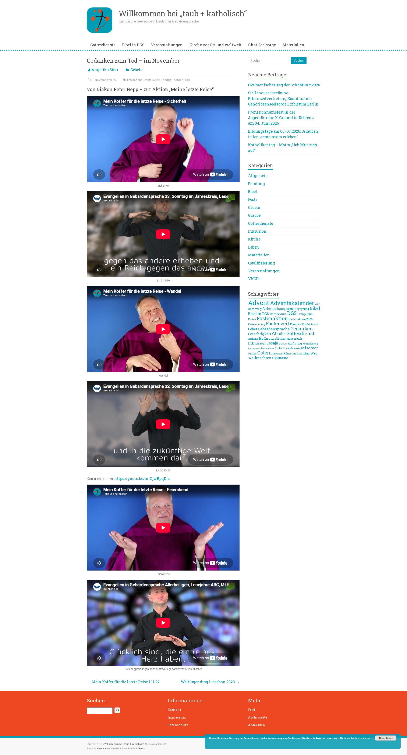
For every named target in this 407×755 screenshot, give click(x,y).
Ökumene (280, 358)
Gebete (136, 69)
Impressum (176, 717)
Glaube (254, 215)
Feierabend (134, 80)
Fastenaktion (272, 318)
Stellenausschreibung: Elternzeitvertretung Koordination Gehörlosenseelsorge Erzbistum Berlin (283, 98)
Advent (258, 302)
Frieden (295, 324)
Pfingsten (289, 353)
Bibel (252, 191)
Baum (290, 309)
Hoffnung (253, 338)
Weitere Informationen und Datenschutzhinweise (335, 738)
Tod (187, 80)
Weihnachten (259, 358)
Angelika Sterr (104, 69)
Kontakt (174, 709)
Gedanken (301, 328)
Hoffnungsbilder (272, 338)
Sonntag (303, 353)
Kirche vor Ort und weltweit (215, 44)
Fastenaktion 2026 (301, 319)
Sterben (178, 80)
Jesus (283, 343)
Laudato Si (254, 348)
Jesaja (272, 343)
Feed (251, 709)
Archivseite (257, 717)
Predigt (166, 80)
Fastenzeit (277, 323)
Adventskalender (292, 302)
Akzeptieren (385, 738)
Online (252, 353)
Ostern (264, 353)
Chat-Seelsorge (262, 44)
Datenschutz (177, 725)
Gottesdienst (300, 333)
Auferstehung (273, 308)
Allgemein (258, 175)
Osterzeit (278, 353)
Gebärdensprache (274, 328)
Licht (278, 348)
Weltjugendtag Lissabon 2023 (210, 681)
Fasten (252, 319)
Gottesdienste (102, 44)
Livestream (291, 348)
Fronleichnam (310, 324)
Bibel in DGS (133, 44)
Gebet (252, 329)
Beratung (256, 183)
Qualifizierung (261, 263)
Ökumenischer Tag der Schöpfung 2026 (284, 85)
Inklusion (257, 231)
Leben (253, 247)
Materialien (293, 44)
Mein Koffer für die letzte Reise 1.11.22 (123, 681)
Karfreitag (295, 343)
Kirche (254, 239)
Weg (314, 353)
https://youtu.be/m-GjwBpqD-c (142, 478)
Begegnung (302, 309)
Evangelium (304, 314)
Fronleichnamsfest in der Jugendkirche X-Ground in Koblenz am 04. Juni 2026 (281, 118)
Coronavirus (278, 314)
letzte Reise (152, 80)
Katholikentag (310, 343)
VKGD (253, 278)
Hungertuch (294, 338)
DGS (292, 313)
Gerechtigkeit (259, 334)
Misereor (309, 347)
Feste (252, 199)
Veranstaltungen (167, 44)
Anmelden (256, 725)
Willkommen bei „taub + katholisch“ (183, 13)
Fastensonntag (256, 324)
